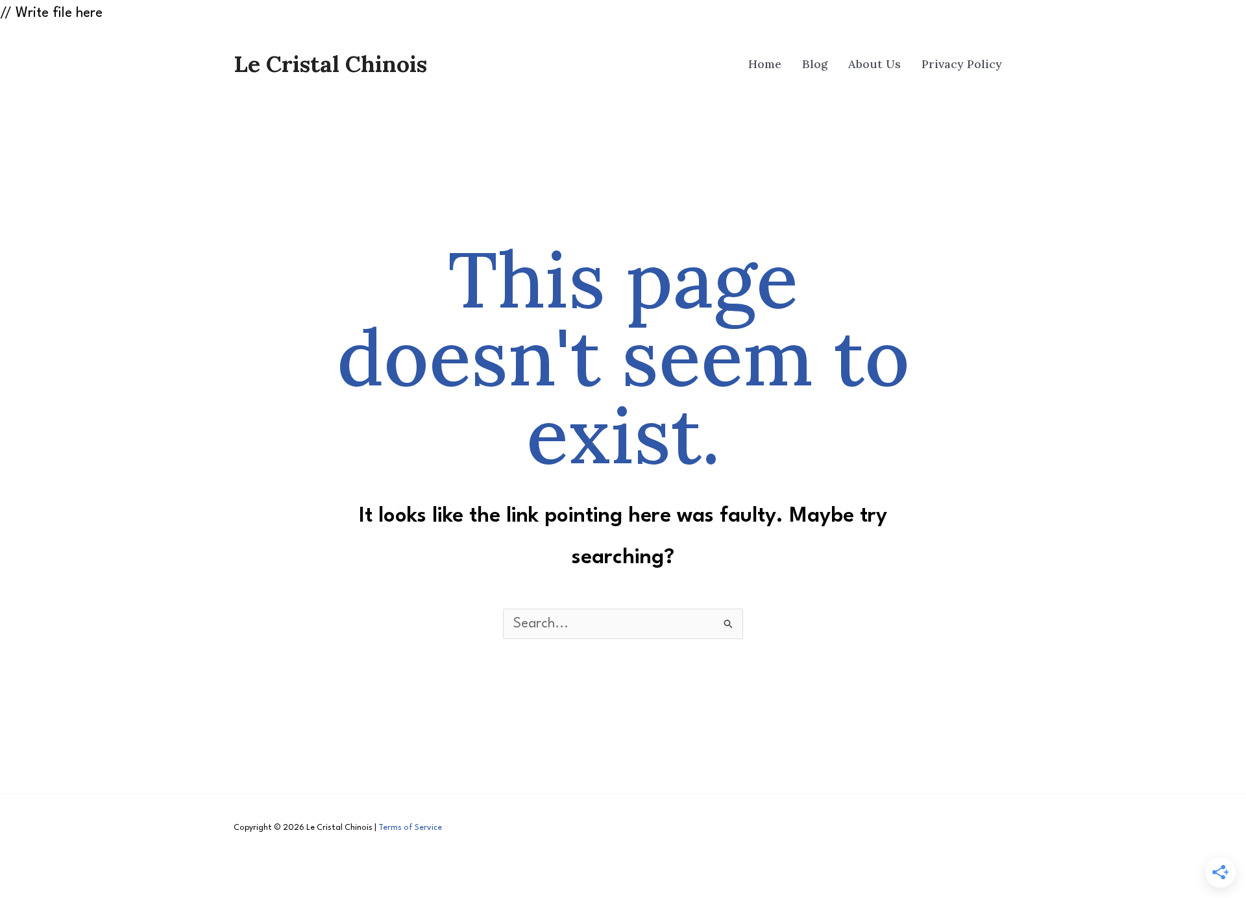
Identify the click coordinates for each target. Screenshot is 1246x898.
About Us (874, 63)
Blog (814, 63)
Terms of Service (410, 828)
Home (764, 63)
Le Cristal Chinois (330, 64)
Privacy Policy (962, 63)
